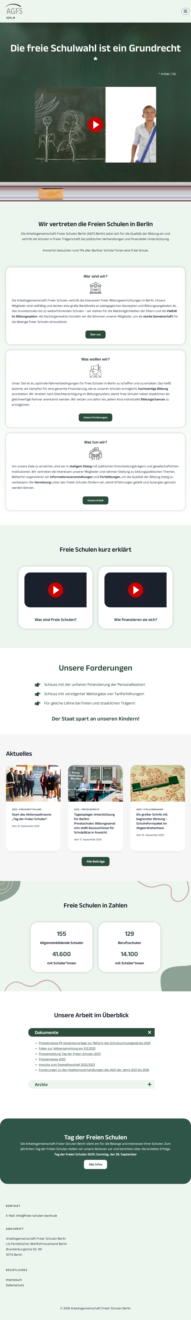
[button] (95, 1164)
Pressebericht (91, 809)
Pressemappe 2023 (52, 1059)
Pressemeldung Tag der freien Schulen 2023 (70, 1054)
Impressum (14, 1280)
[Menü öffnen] (185, 11)
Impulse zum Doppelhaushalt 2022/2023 (67, 1064)
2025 (14, 809)
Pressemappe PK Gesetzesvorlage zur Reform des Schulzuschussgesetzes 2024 (94, 1043)
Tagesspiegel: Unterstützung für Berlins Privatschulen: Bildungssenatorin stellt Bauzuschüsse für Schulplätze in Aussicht (94, 823)
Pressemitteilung (30, 809)
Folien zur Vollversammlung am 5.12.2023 (67, 1048)
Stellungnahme (153, 809)
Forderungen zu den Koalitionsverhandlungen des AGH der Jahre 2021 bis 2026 (94, 1070)
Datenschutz (15, 1285)
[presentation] (33, 783)
